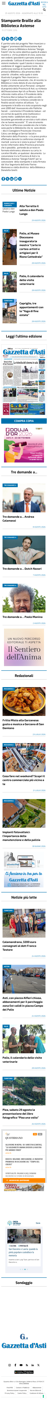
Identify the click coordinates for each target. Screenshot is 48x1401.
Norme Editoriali (35, 1390)
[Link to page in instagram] (9, 1365)
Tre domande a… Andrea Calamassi (18, 518)
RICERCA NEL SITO (44, 2)
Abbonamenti (37, 1388)
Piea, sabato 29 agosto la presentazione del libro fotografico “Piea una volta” (21, 1113)
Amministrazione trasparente (17, 1390)
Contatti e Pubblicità (23, 1388)
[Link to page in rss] (27, 1365)
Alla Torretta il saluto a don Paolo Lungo (31, 209)
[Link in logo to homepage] (24, 1345)
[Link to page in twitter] (7, 39)
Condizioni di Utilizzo (36, 1393)
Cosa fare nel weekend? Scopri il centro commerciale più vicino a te (24, 779)
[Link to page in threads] (20, 39)
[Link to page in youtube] (21, 1365)
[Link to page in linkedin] (11, 39)
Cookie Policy (22, 1393)
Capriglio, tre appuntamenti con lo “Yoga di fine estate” (31, 308)
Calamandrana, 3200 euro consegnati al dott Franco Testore (19, 945)
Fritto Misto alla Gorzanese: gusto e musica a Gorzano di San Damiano (23, 724)
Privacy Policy (9, 1393)
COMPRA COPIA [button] (24, 421)
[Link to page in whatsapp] (16, 39)
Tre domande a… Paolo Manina (23, 616)
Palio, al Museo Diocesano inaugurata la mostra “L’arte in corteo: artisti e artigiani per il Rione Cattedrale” (31, 245)
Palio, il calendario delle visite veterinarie (31, 279)
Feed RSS (10, 1388)
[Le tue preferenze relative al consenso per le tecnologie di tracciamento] (43, 1396)
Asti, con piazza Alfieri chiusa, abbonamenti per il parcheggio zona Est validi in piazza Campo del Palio (23, 1003)
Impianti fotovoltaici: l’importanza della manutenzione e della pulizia (21, 835)
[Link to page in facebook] (3, 39)
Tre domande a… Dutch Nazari (22, 568)
